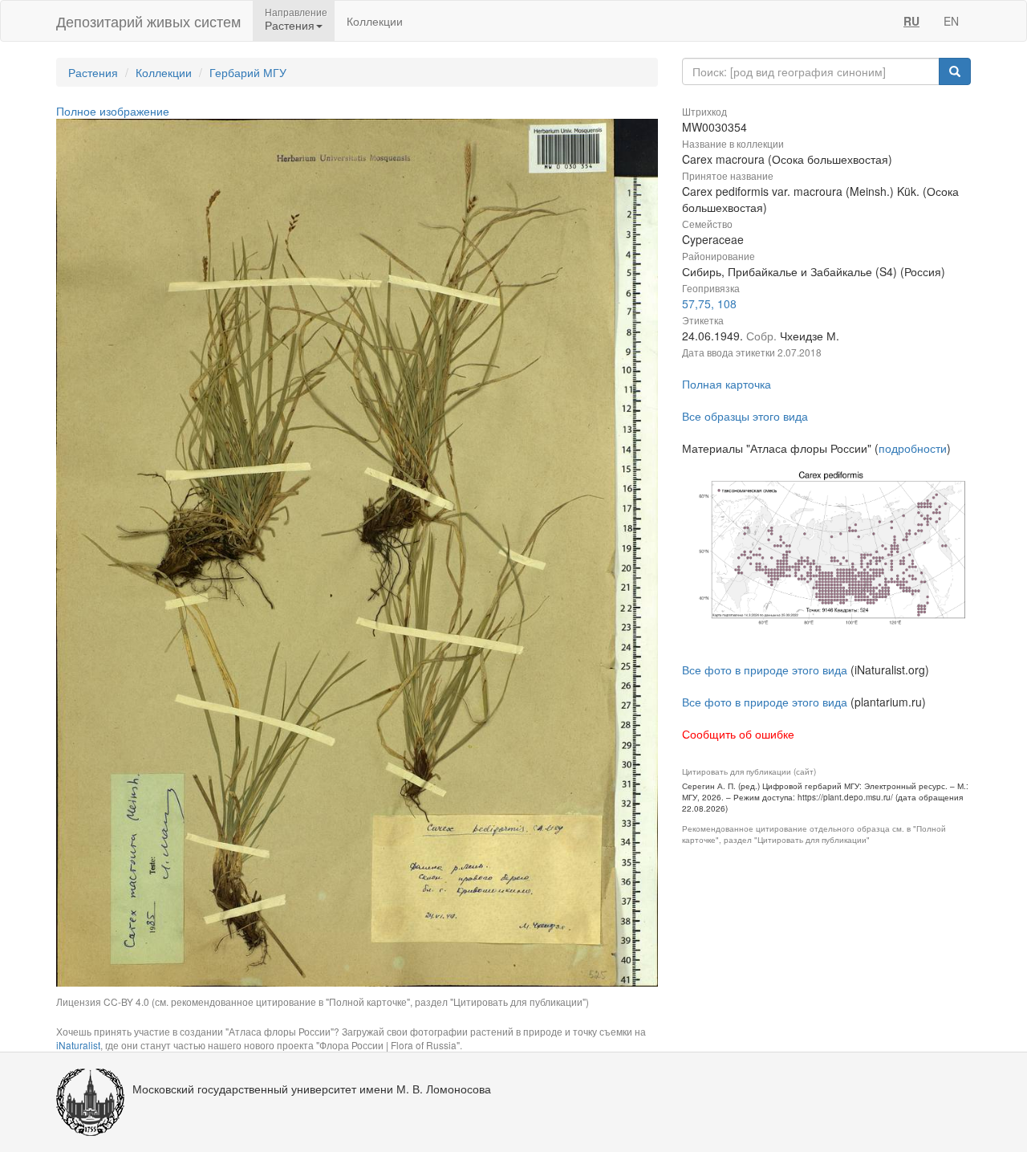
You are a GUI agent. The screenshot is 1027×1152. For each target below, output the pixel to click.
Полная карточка (726, 384)
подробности (913, 448)
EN (951, 21)
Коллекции (375, 21)
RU (911, 21)
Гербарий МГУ (247, 72)
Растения (93, 72)
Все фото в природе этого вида (764, 669)
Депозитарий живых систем (148, 20)
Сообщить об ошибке (738, 734)
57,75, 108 (709, 303)
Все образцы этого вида (745, 416)
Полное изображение (112, 111)
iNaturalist (78, 1045)
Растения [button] (290, 25)
